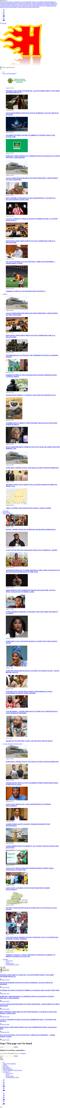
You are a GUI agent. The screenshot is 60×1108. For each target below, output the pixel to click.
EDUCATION (6, 512)
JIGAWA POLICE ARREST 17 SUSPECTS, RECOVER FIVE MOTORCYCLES (31, 395)
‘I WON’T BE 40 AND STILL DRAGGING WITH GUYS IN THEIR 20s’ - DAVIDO (31, 550)
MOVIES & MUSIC (8, 513)
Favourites (3, 23)
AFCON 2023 (9, 960)
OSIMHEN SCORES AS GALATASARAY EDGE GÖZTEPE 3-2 (26, 291)
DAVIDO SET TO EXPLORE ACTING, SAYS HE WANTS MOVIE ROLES (29, 741)
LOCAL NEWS (9, 963)
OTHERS (5, 959)
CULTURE (5, 511)
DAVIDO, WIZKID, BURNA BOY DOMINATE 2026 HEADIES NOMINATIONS (31, 529)
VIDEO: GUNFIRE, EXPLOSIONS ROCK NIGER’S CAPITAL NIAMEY (28, 508)
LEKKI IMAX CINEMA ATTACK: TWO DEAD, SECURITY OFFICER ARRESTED (32, 468)
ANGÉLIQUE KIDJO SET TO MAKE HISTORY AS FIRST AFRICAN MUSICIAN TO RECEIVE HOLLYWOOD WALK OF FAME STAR (33, 571)
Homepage (23, 1053)
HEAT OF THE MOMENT (9, 73)
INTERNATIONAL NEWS (12, 964)
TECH (7, 962)
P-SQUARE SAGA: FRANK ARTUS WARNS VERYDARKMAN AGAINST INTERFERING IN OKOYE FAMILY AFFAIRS (29, 692)
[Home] (3, 72)
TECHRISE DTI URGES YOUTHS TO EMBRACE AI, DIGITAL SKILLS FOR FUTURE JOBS (29, 990)
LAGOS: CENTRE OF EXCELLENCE (12, 744)
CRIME (5, 294)
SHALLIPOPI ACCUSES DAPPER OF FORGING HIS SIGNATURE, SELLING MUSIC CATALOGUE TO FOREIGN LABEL (31, 591)
